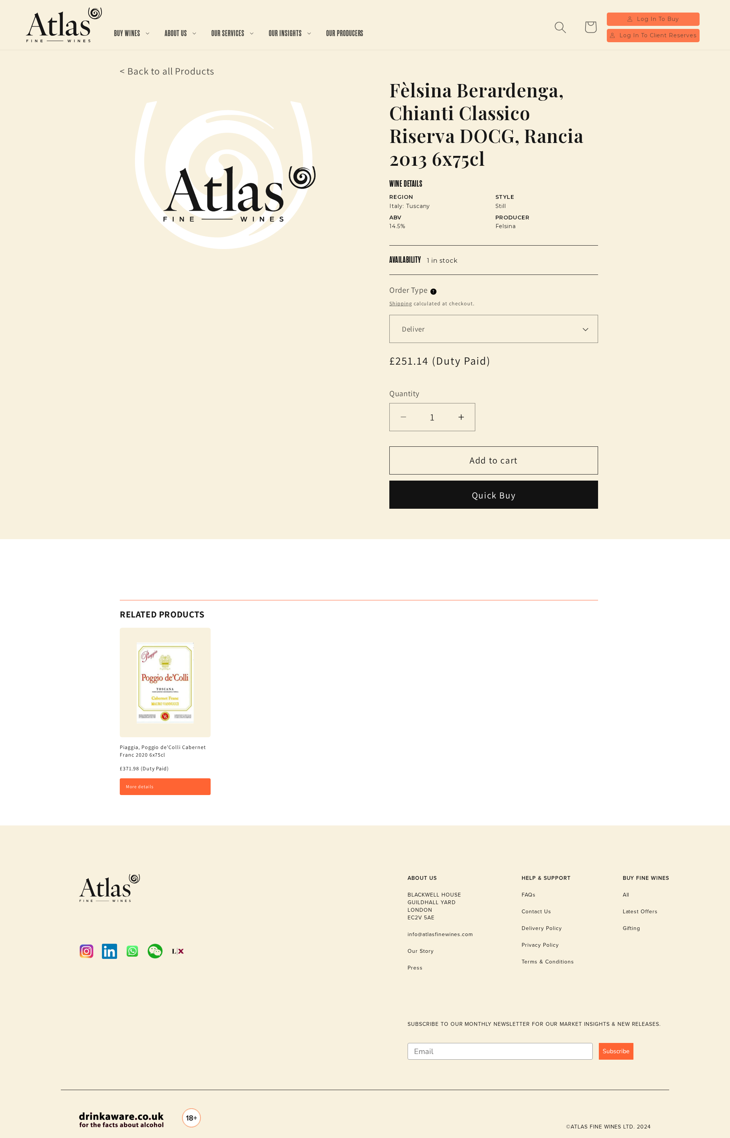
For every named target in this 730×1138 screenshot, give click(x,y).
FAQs (529, 894)
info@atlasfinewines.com (440, 934)
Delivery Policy (542, 928)
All (626, 894)
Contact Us (536, 911)
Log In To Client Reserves (658, 35)
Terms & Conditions (548, 961)
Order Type (408, 290)
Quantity (404, 393)
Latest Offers (640, 911)
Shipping (400, 303)
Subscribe (616, 1051)
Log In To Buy (658, 19)
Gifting (632, 928)
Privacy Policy (540, 945)
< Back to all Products (167, 71)
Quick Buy (494, 495)
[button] (131, 33)
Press (415, 967)
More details (140, 786)
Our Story (421, 951)
